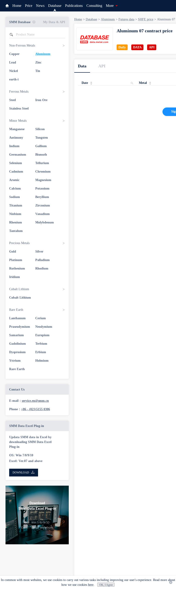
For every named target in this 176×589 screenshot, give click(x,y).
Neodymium (43, 326)
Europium (42, 335)
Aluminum (42, 54)
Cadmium (16, 171)
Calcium (15, 188)
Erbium (40, 352)
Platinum (15, 260)
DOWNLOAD (21, 472)
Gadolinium (17, 343)
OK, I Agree (106, 584)
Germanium (17, 154)
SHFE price (145, 19)
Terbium (41, 343)
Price (28, 6)
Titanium (15, 205)
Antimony (16, 137)
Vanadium (42, 214)
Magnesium (43, 180)
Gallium (41, 146)
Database (54, 6)
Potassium (42, 188)
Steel (12, 100)
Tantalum (16, 231)
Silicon (40, 129)
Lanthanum (17, 318)
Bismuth (41, 154)
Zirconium (42, 205)
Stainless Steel (19, 108)
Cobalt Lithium (20, 297)
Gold (12, 251)
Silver (39, 251)
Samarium (16, 335)
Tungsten (41, 137)
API (101, 66)
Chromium (43, 171)
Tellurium (42, 163)
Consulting (94, 6)
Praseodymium (19, 326)
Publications (74, 6)
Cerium (40, 318)
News (40, 6)
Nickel (13, 71)
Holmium (42, 360)
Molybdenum (44, 222)
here (91, 584)
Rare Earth (17, 369)
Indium (14, 146)
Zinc (38, 62)
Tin (37, 71)
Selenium (15, 163)
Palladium (42, 260)
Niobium (15, 214)
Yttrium (15, 360)
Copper (14, 54)
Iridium (14, 277)
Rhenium (15, 222)
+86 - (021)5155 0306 (35, 409)
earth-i (14, 79)
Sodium (14, 197)
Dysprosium (17, 352)
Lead (12, 62)
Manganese (17, 129)
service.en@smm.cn (35, 400)
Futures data (126, 19)
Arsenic (14, 180)
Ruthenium (17, 268)
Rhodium (41, 268)
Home (16, 6)
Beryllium (42, 197)
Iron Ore (41, 100)
